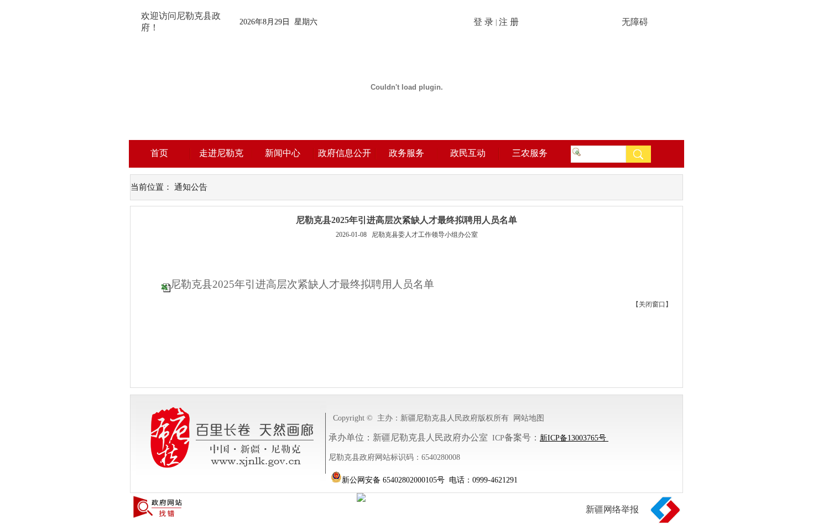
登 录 (483, 22)
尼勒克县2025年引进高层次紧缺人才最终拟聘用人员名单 (302, 284)
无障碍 (635, 22)
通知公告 (190, 187)
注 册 (509, 22)
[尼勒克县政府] (406, 137)
